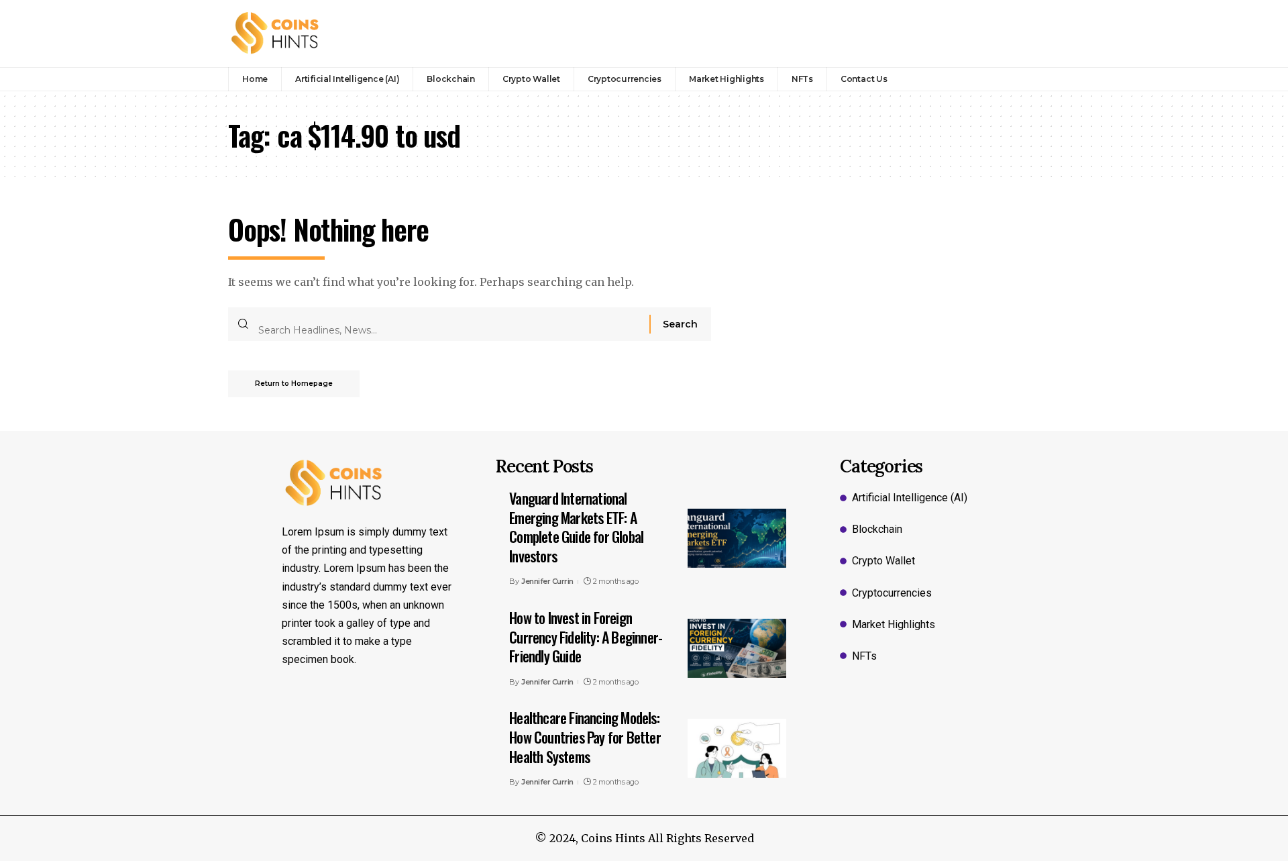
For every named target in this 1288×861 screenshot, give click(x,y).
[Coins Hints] (275, 33)
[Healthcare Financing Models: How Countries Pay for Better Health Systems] (737, 748)
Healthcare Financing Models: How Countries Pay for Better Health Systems (585, 736)
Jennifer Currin (547, 581)
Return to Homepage (294, 383)
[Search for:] (448, 324)
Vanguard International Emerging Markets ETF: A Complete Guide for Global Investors (576, 526)
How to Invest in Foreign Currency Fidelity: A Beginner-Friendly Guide (585, 636)
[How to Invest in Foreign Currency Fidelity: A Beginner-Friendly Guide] (737, 648)
